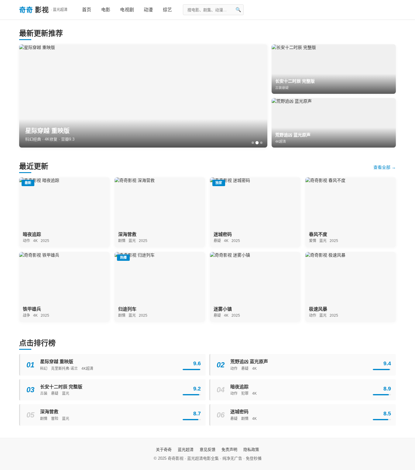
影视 (43, 10)
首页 (86, 9)
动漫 (148, 9)
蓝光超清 (186, 449)
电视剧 (127, 9)
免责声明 (229, 449)
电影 (106, 9)
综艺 (167, 9)
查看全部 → (384, 167)
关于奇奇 (164, 449)
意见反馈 (207, 449)
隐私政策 (251, 449)
